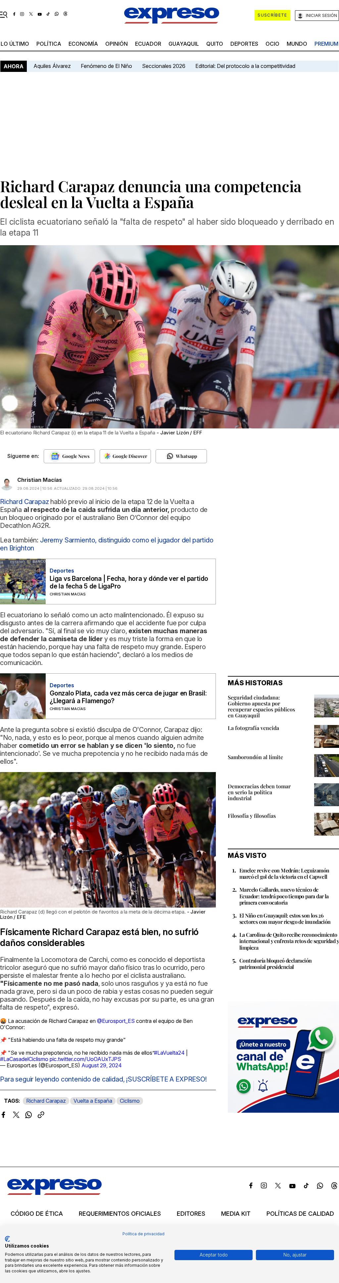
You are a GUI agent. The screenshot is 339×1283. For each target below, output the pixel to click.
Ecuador (148, 44)
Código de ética (37, 1214)
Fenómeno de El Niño (106, 66)
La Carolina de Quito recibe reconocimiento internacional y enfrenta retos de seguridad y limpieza (289, 941)
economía (83, 44)
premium (326, 44)
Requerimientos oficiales (120, 1214)
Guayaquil (184, 44)
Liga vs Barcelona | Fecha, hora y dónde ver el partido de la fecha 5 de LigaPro (129, 582)
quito (214, 44)
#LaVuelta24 (169, 1052)
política (48, 44)
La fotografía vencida (253, 727)
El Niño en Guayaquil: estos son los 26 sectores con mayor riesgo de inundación (285, 918)
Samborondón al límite (255, 756)
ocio (272, 44)
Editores (191, 1214)
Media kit (236, 1214)
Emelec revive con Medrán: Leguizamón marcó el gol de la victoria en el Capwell (284, 873)
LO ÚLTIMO (15, 44)
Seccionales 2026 (163, 66)
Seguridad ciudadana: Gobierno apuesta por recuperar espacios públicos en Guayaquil (261, 706)
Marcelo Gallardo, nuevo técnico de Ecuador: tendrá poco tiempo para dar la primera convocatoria (284, 896)
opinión (116, 44)
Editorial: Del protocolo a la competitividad (246, 66)
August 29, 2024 (101, 1065)
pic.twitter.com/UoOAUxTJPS (85, 1059)
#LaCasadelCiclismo (24, 1059)
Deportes (244, 44)
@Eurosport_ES (116, 1021)
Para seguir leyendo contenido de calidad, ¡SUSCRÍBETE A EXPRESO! (103, 1079)
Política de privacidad (143, 1233)
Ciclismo (130, 1100)
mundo (297, 44)
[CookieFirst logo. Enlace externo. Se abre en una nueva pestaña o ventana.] (7, 1239)
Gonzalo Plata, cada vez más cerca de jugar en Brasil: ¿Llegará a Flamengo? (128, 697)
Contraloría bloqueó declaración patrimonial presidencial (275, 963)
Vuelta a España (92, 1100)
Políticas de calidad (300, 1214)
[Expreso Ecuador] (54, 1193)
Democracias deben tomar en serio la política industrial (259, 792)
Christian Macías (39, 479)
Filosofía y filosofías (252, 815)
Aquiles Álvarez (52, 66)
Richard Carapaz (46, 1100)
